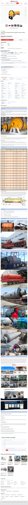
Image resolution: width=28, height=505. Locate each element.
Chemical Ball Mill (22, 496)
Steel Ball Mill (11, 496)
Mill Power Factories (7, 494)
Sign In (2, 74)
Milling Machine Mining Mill (16, 491)
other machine (22, 484)
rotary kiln (15, 481)
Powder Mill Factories (13, 494)
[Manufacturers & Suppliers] (14, 1)
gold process (2, 481)
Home (1, 5)
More (1, 499)
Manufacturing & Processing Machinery (6, 5)
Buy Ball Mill (2, 496)
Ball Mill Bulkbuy (3, 498)
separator (15, 484)
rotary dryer (22, 481)
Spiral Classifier (2, 484)
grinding (8, 481)
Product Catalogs (11, 480)
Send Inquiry (7, 39)
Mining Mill (17, 5)
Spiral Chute (8, 484)
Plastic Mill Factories (20, 494)
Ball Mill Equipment (16, 496)
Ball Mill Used (7, 496)
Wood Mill (2, 494)
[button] (24, 79)
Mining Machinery (13, 5)
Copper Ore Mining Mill (8, 491)
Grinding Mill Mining (20, 5)
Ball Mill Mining (3, 491)
